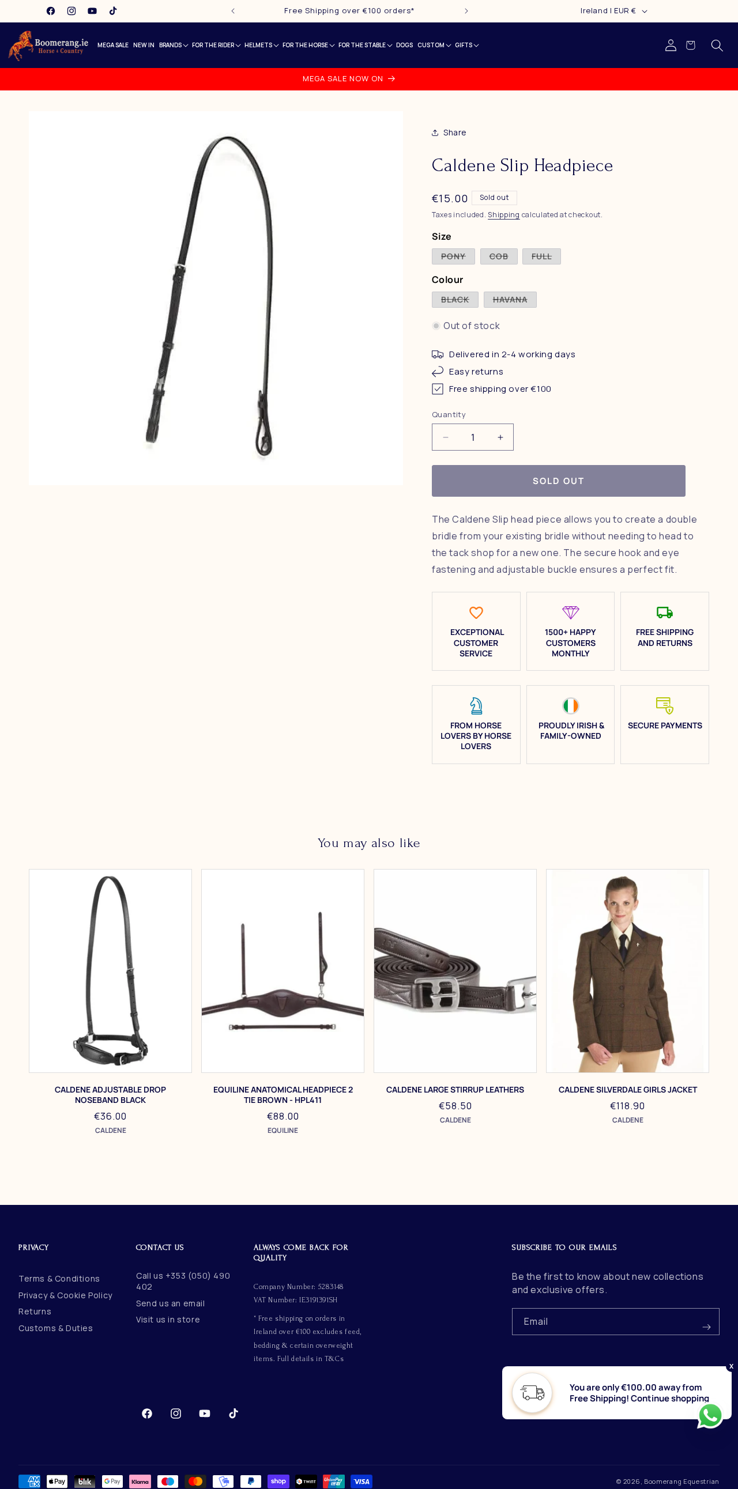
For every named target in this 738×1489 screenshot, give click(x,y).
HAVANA (515, 300)
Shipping (504, 215)
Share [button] (455, 132)
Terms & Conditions (59, 1278)
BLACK (460, 300)
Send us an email (170, 1303)
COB (504, 257)
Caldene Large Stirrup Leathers (455, 1089)
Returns (34, 1311)
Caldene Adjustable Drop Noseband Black (110, 1094)
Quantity (449, 414)
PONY (458, 257)
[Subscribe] (706, 1321)
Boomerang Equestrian (682, 1481)
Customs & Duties (55, 1327)
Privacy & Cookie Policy (65, 1295)
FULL (546, 257)
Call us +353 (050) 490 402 (183, 1281)
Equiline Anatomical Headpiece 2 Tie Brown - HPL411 (283, 1094)
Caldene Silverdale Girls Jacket (628, 1089)
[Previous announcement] (233, 11)
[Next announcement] (466, 11)
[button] (717, 45)
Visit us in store (168, 1319)
